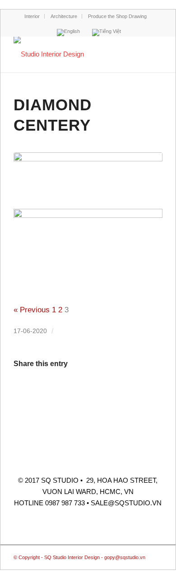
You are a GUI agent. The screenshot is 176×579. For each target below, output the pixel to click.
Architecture (64, 16)
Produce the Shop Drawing (117, 16)
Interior (32, 16)
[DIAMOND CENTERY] (88, 178)
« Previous (32, 309)
